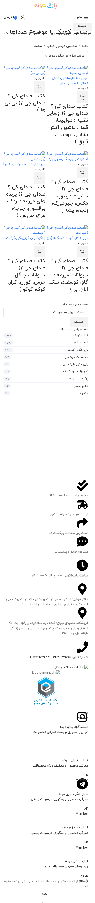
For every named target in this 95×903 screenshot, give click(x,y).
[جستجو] (29, 17)
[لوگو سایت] (45, 5)
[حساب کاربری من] (22, 17)
